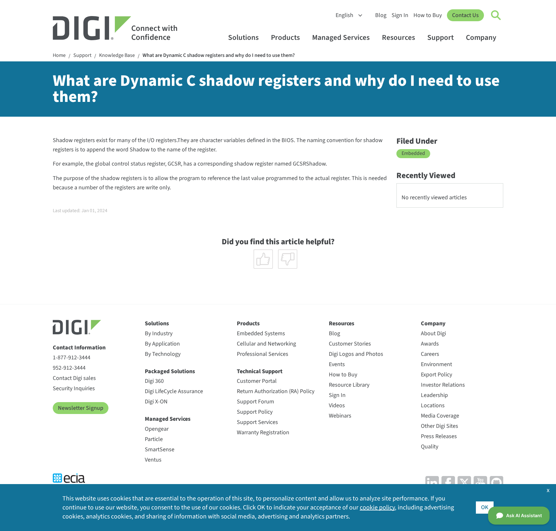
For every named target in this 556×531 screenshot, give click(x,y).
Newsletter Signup (80, 408)
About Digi (433, 333)
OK (484, 507)
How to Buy (427, 15)
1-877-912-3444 (71, 358)
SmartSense (159, 450)
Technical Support (260, 371)
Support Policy (255, 412)
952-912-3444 (69, 368)
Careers (430, 354)
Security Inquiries (74, 388)
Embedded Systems (261, 333)
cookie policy (377, 507)
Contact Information (79, 347)
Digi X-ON (156, 402)
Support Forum (255, 402)
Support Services (257, 422)
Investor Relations (443, 385)
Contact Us (465, 15)
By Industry (158, 333)
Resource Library (349, 385)
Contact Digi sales (74, 378)
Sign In (400, 15)
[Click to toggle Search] (496, 15)
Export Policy (436, 375)
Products (285, 37)
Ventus (153, 460)
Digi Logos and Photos (356, 354)
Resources (398, 37)
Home (59, 55)
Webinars (340, 416)
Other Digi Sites (439, 426)
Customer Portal (257, 381)
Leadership (434, 395)
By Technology (163, 354)
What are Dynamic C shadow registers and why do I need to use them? (219, 55)
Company (481, 37)
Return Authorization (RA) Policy (275, 391)
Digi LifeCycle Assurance (174, 391)
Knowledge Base (117, 55)
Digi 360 (154, 381)
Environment (436, 364)
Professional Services (262, 354)
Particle (154, 439)
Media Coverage (440, 416)
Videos (337, 405)
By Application (162, 344)
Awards (430, 344)
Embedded (413, 153)
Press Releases (439, 436)
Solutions (243, 37)
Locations (433, 405)
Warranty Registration (263, 432)
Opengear (157, 429)
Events (337, 364)
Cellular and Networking (266, 344)
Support (440, 37)
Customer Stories (350, 344)
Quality (429, 447)
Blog (380, 15)
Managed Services (341, 37)
